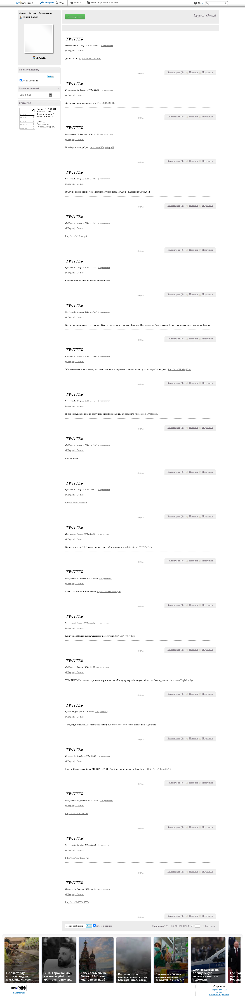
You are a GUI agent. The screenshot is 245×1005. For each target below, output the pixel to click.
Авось (93, 2)
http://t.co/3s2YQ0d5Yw (77, 902)
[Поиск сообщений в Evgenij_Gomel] (51, 76)
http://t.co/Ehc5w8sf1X (159, 769)
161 (177, 926)
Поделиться (207, 72)
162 (173, 926)
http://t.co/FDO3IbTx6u (146, 413)
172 (166, 926)
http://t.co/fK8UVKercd (121, 724)
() (182, 72)
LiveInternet (24, 3)
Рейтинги (78, 2)
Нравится (193, 72)
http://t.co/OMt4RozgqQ (109, 591)
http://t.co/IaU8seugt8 (76, 236)
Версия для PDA (219, 990)
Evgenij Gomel (20, 17)
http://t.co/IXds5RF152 (76, 813)
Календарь (210, 926)
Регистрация (48, 2)
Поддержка (195, 3)
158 (191, 926)
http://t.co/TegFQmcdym (182, 680)
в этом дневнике (30, 80)
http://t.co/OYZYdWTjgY (139, 547)
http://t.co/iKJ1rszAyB (90, 58)
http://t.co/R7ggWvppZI (102, 147)
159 (187, 926)
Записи (22, 13)
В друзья (41, 57)
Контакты (219, 992)
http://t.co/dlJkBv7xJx (76, 502)
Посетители (43, 124)
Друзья (32, 13)
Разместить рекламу (219, 994)
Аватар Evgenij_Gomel (38, 38)
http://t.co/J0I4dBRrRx (104, 103)
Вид (200, 3)
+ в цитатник (107, 45)
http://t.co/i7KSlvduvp (124, 635)
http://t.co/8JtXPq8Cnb (179, 369)
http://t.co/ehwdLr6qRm (77, 857)
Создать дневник (75, 17)
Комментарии (45, 13)
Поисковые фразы (46, 126)
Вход (61, 2)
